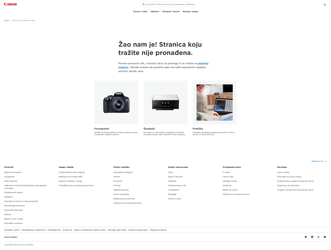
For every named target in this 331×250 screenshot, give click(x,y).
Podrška (198, 128)
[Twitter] (318, 237)
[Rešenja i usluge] (199, 11)
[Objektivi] (160, 11)
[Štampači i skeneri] (181, 11)
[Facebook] (305, 237)
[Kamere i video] (149, 11)
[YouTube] (325, 237)
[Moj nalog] (325, 5)
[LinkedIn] (312, 237)
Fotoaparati (101, 128)
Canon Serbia (10, 237)
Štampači (149, 128)
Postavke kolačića (158, 230)
